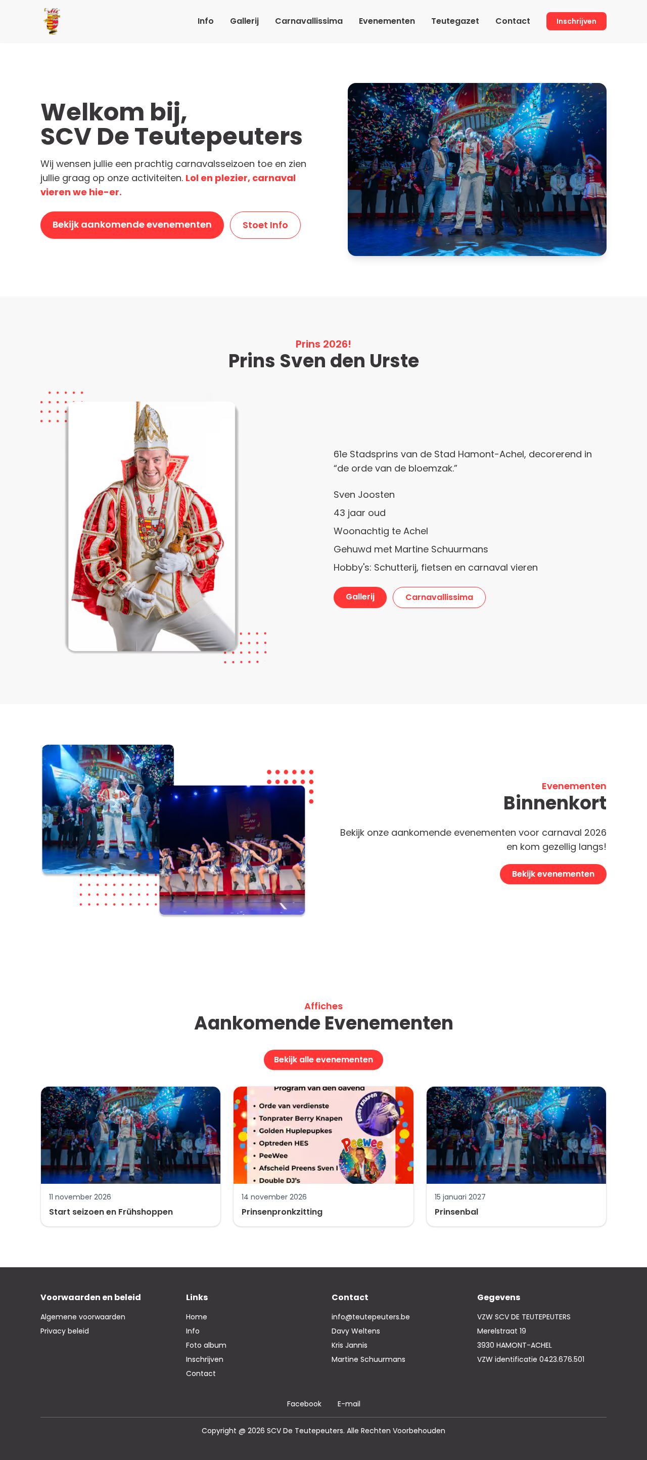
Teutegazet (455, 21)
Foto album (206, 1345)
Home (196, 1317)
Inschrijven (576, 21)
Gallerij (244, 21)
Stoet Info (265, 225)
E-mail (349, 1404)
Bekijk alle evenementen (323, 1059)
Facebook (304, 1404)
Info (206, 21)
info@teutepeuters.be (371, 1317)
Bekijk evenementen (553, 874)
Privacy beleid (64, 1331)
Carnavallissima (309, 21)
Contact (512, 21)
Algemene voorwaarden (82, 1317)
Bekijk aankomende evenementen (132, 224)
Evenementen (387, 21)
